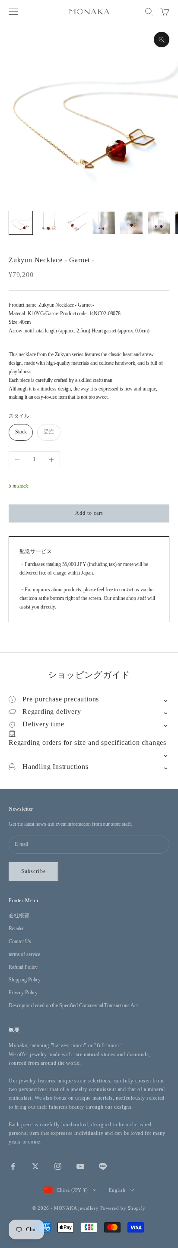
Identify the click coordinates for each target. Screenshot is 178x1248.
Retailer (16, 928)
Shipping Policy (25, 980)
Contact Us (20, 941)
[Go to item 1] (21, 223)
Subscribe (33, 871)
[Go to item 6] (159, 223)
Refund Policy (23, 967)
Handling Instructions (55, 766)
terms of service (24, 954)
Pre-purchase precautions (60, 699)
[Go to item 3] (76, 223)
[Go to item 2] (48, 223)
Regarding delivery (51, 711)
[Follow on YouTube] (80, 1166)
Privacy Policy (23, 993)
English (117, 1190)
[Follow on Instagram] (58, 1166)
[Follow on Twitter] (35, 1166)
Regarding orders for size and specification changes (87, 742)
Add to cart (89, 513)
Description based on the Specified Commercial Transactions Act (73, 1005)
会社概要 (19, 916)
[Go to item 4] (104, 223)
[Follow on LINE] (103, 1166)
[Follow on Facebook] (13, 1166)
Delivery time (43, 724)
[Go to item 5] (131, 223)
